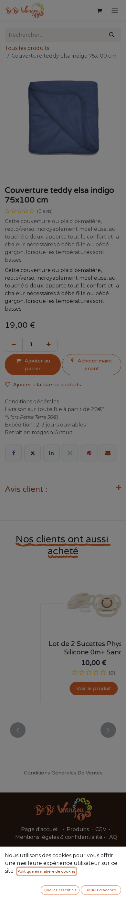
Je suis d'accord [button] (101, 890)
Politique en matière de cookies (46, 871)
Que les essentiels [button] (60, 890)
